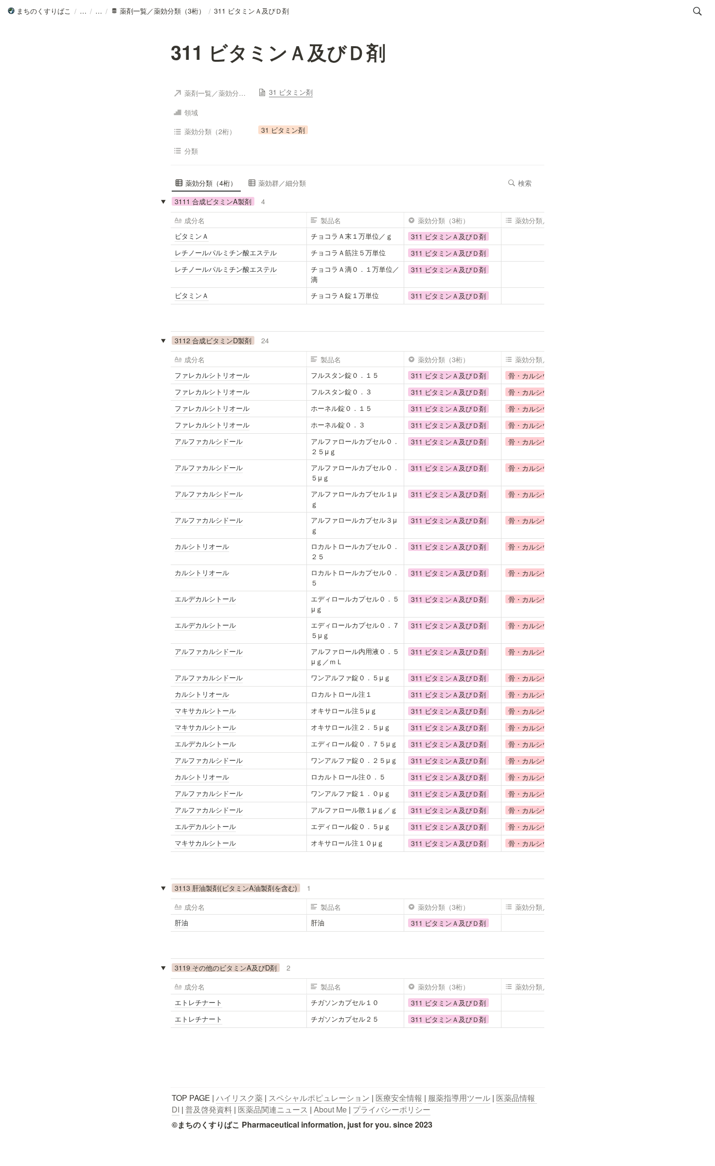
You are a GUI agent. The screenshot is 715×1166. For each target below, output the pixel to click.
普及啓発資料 (208, 1109)
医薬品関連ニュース (273, 1109)
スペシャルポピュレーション (319, 1097)
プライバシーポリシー (391, 1109)
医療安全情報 (398, 1097)
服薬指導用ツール (459, 1097)
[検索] (697, 11)
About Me (330, 1109)
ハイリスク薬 (239, 1097)
